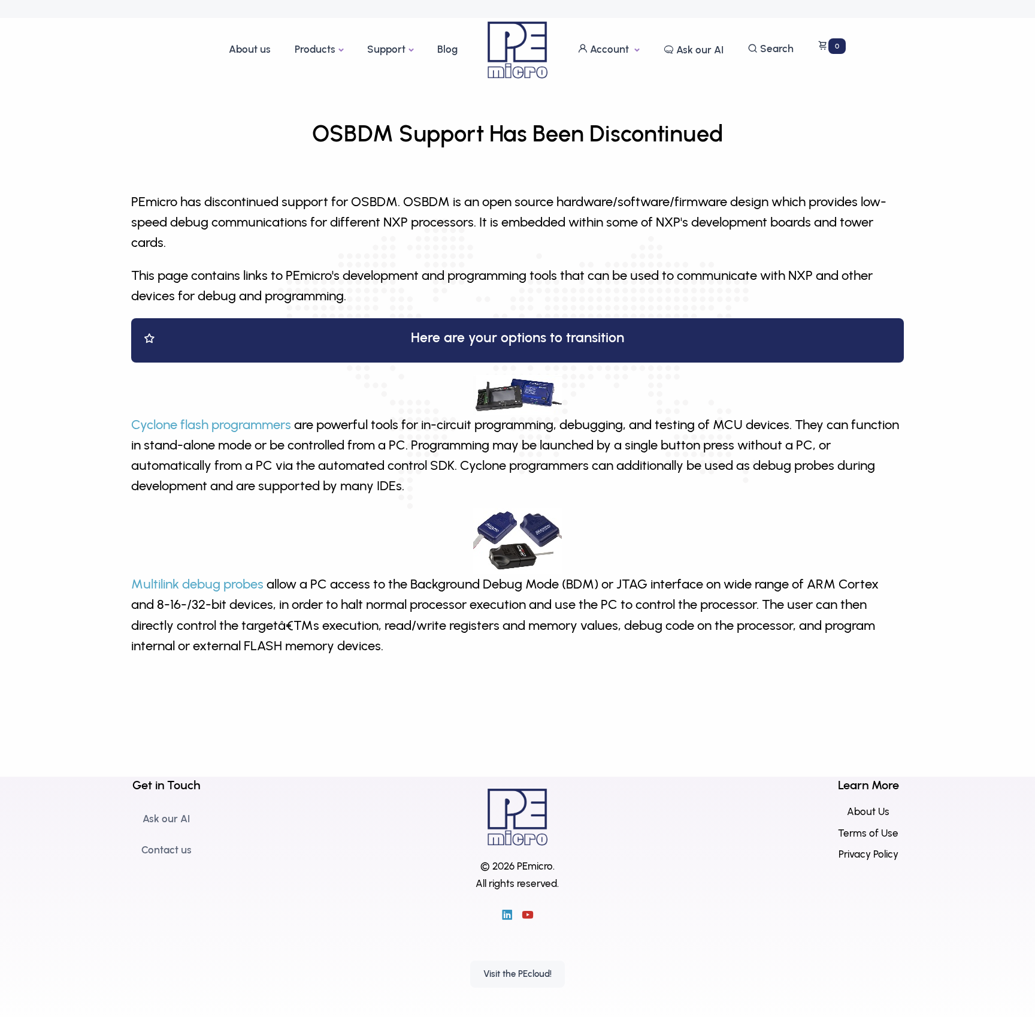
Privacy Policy (868, 854)
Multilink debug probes (197, 584)
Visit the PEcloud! (517, 973)
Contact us (166, 850)
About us (250, 49)
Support (386, 49)
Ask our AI (699, 50)
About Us (868, 811)
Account (609, 49)
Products (315, 49)
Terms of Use (868, 832)
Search (776, 49)
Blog (447, 49)
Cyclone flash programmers (211, 425)
